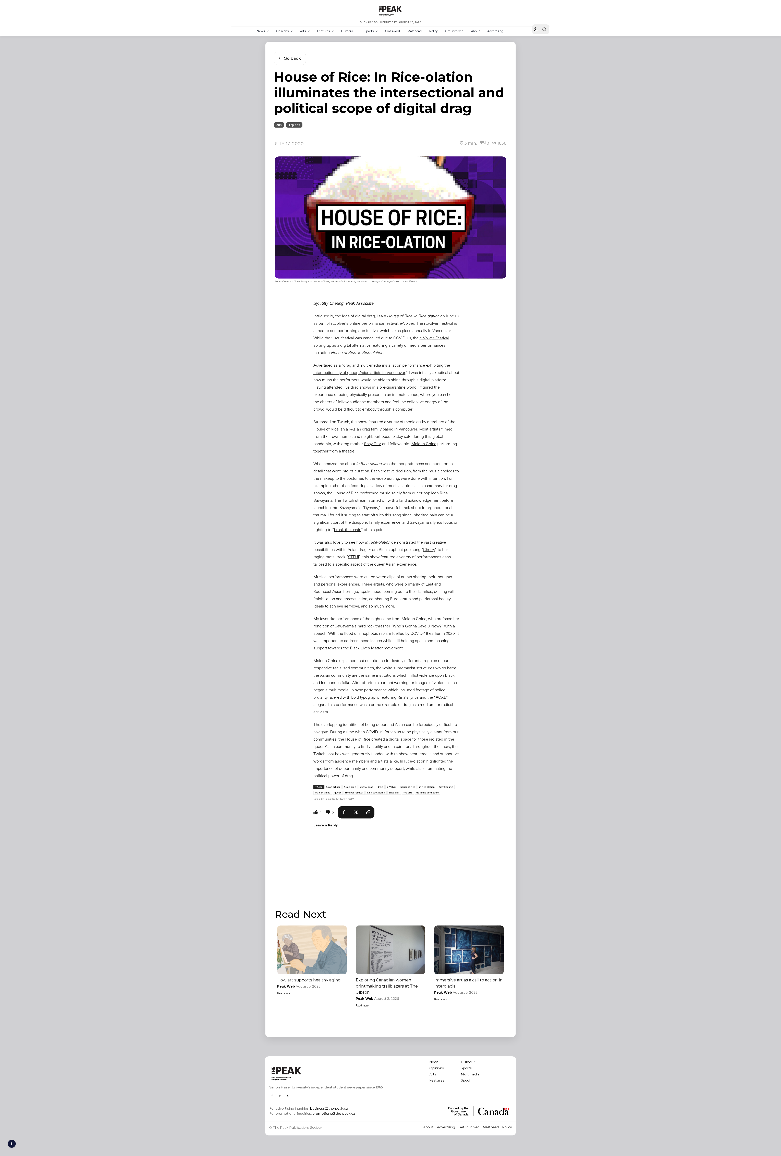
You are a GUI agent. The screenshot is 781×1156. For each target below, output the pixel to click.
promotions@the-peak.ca (333, 1114)
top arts (408, 792)
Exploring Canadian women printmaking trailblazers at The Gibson (387, 986)
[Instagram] (280, 1096)
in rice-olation (427, 786)
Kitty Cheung (446, 786)
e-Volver (391, 786)
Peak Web (286, 986)
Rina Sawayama (376, 792)
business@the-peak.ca (329, 1108)
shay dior (394, 792)
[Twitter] (356, 812)
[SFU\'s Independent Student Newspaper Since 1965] (327, 1073)
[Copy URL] (368, 812)
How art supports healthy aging (309, 980)
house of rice (407, 786)
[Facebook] (344, 812)
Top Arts (294, 125)
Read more (283, 993)
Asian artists (333, 786)
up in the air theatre (427, 792)
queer (337, 792)
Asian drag (350, 786)
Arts (279, 125)
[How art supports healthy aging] (312, 949)
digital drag (366, 786)
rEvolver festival (354, 792)
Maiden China (322, 792)
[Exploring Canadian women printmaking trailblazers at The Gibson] (390, 949)
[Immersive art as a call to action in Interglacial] (469, 949)
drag (380, 786)
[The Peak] (390, 11)
